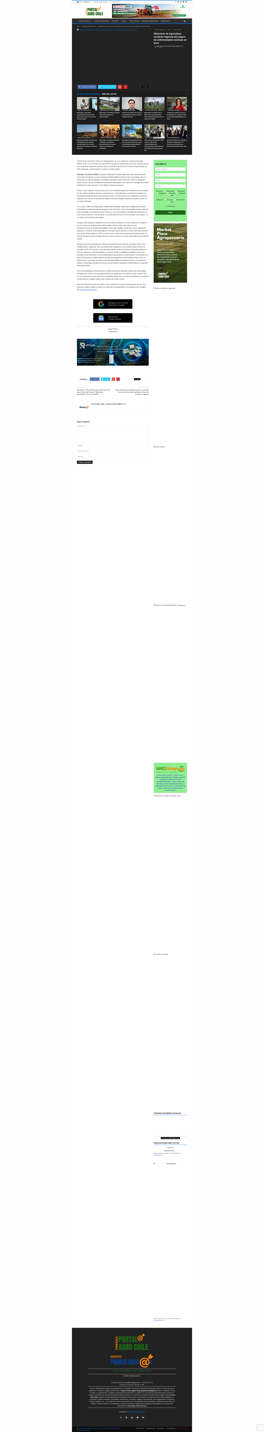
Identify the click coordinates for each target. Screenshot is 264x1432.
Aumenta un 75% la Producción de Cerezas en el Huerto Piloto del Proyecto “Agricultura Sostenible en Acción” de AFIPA (93, 392)
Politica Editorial (115, 1428)
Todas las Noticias (84, 21)
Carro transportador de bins (173, 784)
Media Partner (165, 21)
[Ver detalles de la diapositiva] (113, 352)
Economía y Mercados (173, 137)
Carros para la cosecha (164, 775)
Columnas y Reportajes (101, 21)
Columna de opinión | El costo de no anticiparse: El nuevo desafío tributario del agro (132, 115)
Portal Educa (161, 1428)
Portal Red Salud (150, 1428)
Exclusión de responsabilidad (100, 1428)
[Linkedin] (181, 1)
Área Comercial (134, 21)
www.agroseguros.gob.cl (88, 290)
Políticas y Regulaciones (160, 29)
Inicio (78, 26)
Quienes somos (115, 2)
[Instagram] (178, 1)
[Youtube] (186, 1)
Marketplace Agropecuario (150, 21)
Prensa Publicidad (120, 1371)
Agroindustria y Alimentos (107, 110)
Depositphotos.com (159, 1320)
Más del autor (109, 94)
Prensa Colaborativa (134, 1371)
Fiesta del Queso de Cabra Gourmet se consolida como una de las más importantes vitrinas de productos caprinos (132, 392)
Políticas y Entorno (177, 29)
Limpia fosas (167, 788)
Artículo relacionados (88, 94)
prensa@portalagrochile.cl (136, 1412)
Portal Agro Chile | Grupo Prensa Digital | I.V (169, 46)
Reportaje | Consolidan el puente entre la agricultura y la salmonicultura (109, 115)
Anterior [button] (79, 351)
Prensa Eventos (171, 1428)
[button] (184, 21)
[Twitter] (183, 1)
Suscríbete (115, 21)
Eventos (123, 21)
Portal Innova (140, 1428)
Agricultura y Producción (84, 110)
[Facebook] (175, 1)
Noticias (169, 29)
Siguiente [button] (146, 351)
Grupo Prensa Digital (84, 1428)
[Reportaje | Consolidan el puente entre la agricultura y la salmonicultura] (109, 104)
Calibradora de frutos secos (164, 786)
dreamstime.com (158, 1155)
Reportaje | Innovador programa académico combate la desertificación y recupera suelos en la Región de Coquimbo (109, 144)
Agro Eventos (148, 137)
